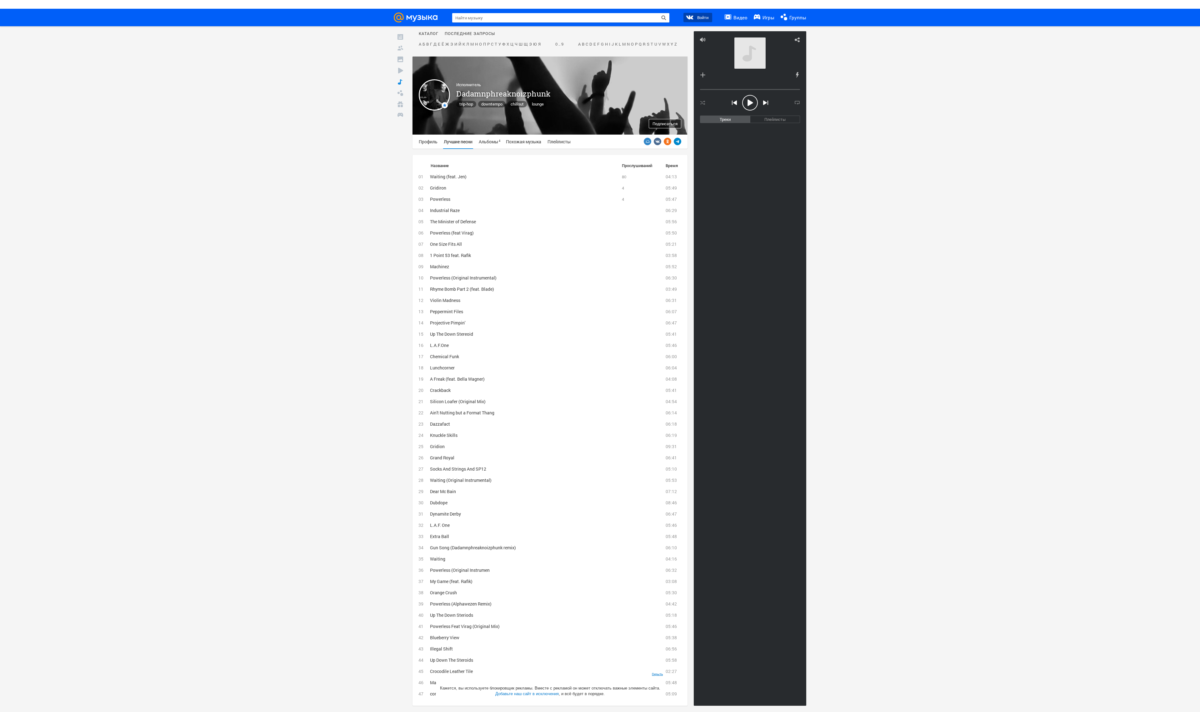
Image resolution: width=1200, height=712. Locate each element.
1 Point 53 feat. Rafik (450, 255)
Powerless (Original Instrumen (460, 570)
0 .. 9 (559, 44)
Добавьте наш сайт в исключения (527, 693)
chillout (517, 104)
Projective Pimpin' (447, 323)
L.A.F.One (439, 345)
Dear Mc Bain (443, 491)
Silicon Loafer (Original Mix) (458, 401)
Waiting (437, 559)
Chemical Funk (444, 356)
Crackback (440, 390)
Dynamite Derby (445, 514)
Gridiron (438, 188)
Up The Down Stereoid (451, 334)
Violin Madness (445, 300)
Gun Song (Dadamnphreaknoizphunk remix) (473, 548)
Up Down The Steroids (451, 660)
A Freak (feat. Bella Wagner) (457, 379)
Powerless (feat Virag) (452, 233)
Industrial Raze (445, 210)
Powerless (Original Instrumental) (463, 278)
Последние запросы (470, 33)
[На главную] (417, 17)
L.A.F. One (440, 525)
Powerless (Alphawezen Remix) (461, 604)
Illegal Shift (441, 649)
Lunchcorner (442, 368)
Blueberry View (444, 637)
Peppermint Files (446, 311)
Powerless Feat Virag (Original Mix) (465, 626)
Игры (767, 17)
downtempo (491, 104)
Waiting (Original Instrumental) (461, 480)
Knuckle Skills (444, 435)
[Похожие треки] (797, 75)
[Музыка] (400, 81)
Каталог (428, 33)
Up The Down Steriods (451, 615)
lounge (538, 104)
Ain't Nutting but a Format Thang (462, 413)
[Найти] (663, 17)
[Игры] (400, 115)
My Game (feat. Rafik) (451, 581)
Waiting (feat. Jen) (448, 177)
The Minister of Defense (453, 222)
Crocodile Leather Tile (451, 671)
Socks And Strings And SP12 (458, 469)
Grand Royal (442, 458)
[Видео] (400, 70)
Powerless (440, 199)
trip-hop (466, 104)
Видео (740, 17)
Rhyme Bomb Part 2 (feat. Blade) (462, 289)
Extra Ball (439, 536)
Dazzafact (440, 424)
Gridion (437, 446)
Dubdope (439, 503)
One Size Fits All (446, 244)
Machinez (439, 266)
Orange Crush (443, 593)
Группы (797, 17)
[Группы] (400, 93)
